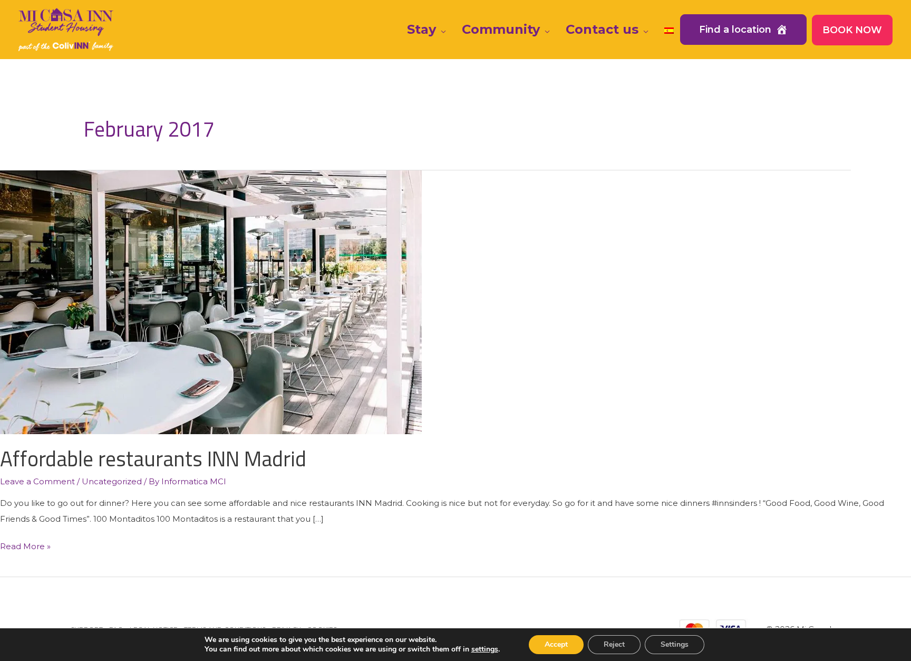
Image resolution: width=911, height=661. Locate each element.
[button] (441, 29)
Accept (556, 644)
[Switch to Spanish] (669, 29)
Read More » (25, 547)
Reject (614, 644)
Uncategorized (112, 481)
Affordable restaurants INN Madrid (153, 459)
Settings (675, 644)
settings (484, 649)
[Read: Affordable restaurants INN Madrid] (211, 301)
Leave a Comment (37, 481)
